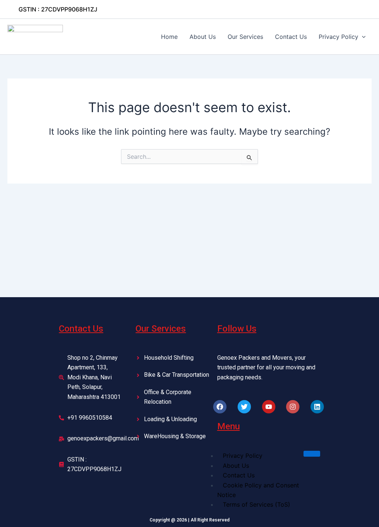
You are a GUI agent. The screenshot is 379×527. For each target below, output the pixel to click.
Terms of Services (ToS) (256, 504)
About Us (203, 36)
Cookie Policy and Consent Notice (258, 490)
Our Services (245, 36)
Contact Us (291, 36)
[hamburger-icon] (311, 454)
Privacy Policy (338, 36)
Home (169, 36)
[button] (57, 9)
